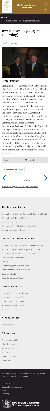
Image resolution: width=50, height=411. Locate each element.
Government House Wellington (15, 293)
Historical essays (9, 344)
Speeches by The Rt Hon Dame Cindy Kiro (19, 226)
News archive (7, 325)
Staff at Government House (13, 305)
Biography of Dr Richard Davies (15, 218)
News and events (10, 318)
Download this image (14, 169)
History (5, 262)
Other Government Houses (13, 301)
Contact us (6, 384)
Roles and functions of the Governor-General (20, 253)
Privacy (5, 390)
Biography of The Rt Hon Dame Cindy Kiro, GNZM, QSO (24, 214)
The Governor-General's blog (14, 230)
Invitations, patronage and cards (15, 266)
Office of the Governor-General (18, 238)
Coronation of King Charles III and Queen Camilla (22, 245)
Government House (12, 286)
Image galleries (8, 356)
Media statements (9, 222)
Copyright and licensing (12, 387)
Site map (5, 394)
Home (4, 17)
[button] (45, 10)
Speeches (6, 352)
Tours (4, 309)
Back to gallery (10, 43)
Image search (7, 360)
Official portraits (9, 274)
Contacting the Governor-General (16, 270)
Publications (8, 333)
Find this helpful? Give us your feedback (20, 186)
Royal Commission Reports (13, 278)
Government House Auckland (14, 297)
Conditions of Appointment (13, 258)
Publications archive (10, 340)
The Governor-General (13, 207)
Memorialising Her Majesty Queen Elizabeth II (21, 249)
